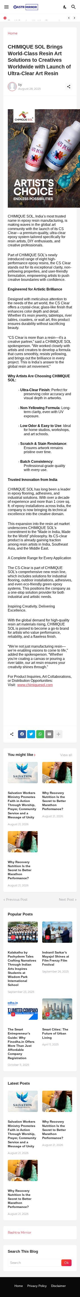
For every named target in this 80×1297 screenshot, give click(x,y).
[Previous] (69, 18)
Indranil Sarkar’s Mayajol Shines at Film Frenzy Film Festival (55, 958)
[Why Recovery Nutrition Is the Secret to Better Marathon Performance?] (57, 772)
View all (66, 755)
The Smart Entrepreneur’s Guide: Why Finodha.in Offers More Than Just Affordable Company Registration (21, 1044)
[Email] (49, 734)
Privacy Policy (37, 1286)
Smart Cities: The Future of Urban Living (55, 1033)
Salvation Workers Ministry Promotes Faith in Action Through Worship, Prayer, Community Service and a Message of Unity (22, 805)
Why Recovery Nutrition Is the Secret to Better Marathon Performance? (54, 801)
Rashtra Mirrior (19, 1233)
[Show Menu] (6, 7)
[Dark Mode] (65, 7)
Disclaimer (58, 1286)
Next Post (66, 900)
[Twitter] (31, 734)
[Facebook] (22, 734)
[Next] (74, 18)
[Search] (74, 7)
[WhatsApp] (40, 734)
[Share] (68, 86)
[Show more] (58, 734)
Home (12, 33)
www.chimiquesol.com (35, 685)
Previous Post (17, 900)
